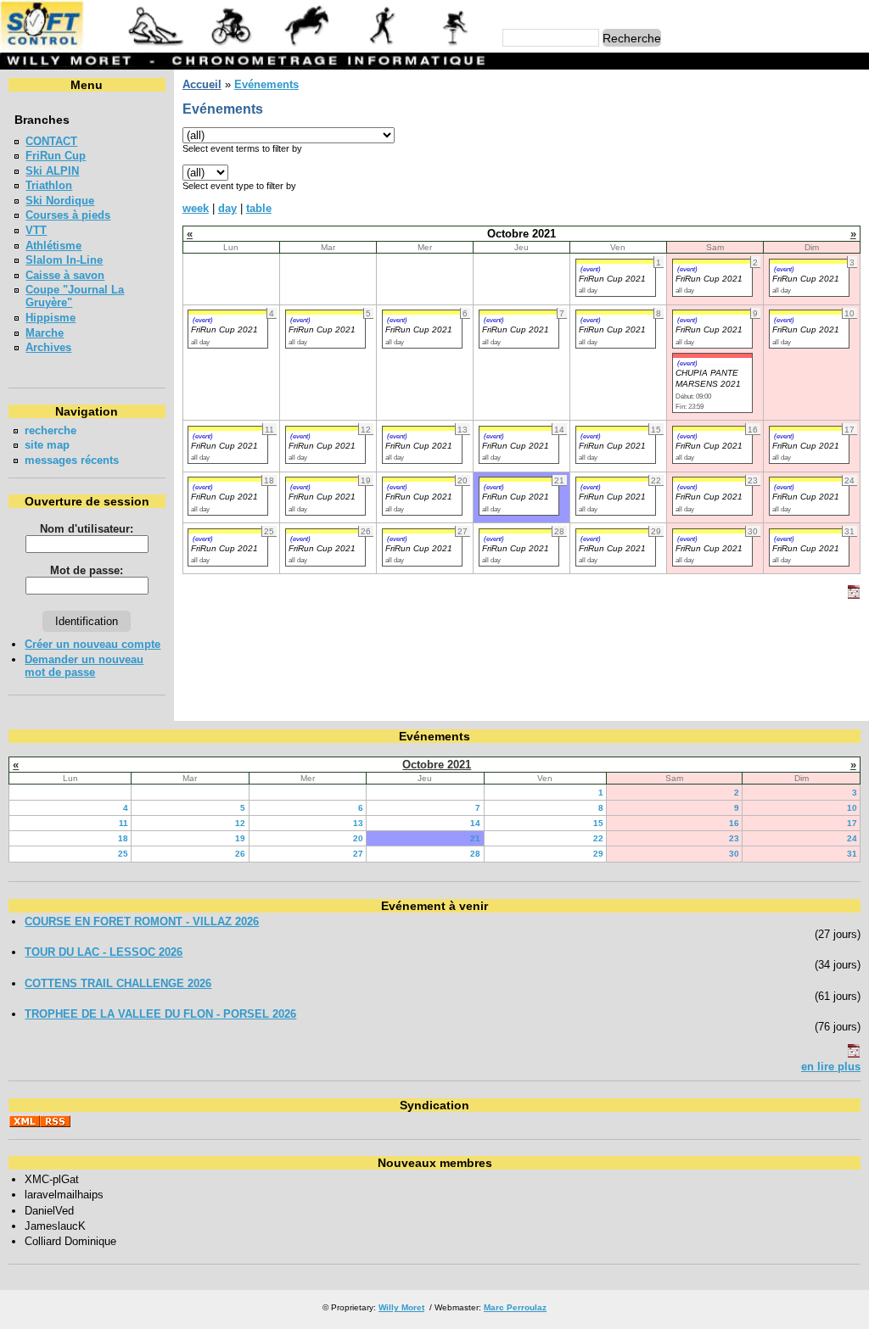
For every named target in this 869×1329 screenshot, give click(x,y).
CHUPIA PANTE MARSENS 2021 (708, 378)
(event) (590, 269)
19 (240, 838)
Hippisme (50, 317)
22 (598, 838)
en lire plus (831, 1066)
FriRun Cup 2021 (612, 278)
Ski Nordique (59, 200)
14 (475, 823)
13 (358, 823)
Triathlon (48, 185)
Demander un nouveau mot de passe (84, 665)
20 (358, 838)
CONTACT (51, 141)
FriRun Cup (55, 155)
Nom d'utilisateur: (86, 528)
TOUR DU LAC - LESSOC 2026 (103, 952)
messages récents (72, 460)
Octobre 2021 (436, 764)
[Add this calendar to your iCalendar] (854, 595)
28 (475, 853)
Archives (48, 347)
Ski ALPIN (52, 171)
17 (852, 823)
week (195, 208)
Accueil (201, 84)
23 (734, 838)
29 (598, 853)
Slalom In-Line (64, 260)
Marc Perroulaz (515, 1307)
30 (734, 853)
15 (598, 823)
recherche (50, 430)
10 (852, 807)
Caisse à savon (64, 275)
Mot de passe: (86, 570)
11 (123, 823)
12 (240, 823)
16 (734, 823)
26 (240, 853)
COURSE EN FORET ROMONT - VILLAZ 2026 (142, 921)
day (227, 208)
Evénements (266, 84)
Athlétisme (53, 245)
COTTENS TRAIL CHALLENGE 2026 (118, 983)
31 (852, 853)
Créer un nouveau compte (92, 644)
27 (358, 853)
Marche (44, 333)
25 (123, 853)
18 (123, 838)
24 (852, 838)
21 (475, 838)
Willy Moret (401, 1307)
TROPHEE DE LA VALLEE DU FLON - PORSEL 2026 (160, 1014)
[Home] (245, 46)
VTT (36, 230)
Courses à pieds (67, 215)
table (259, 208)
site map (47, 444)
